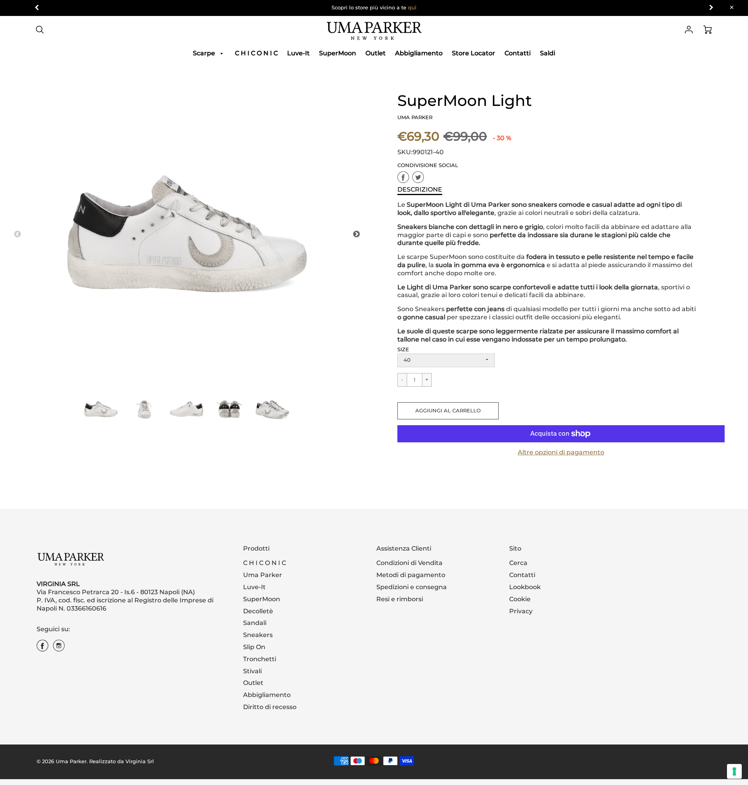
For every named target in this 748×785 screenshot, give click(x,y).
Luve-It (298, 53)
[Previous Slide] (17, 234)
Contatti (518, 53)
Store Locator (473, 53)
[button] (448, 410)
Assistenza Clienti (403, 548)
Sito (515, 548)
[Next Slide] (356, 234)
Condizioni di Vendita (409, 563)
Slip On (254, 647)
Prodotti (256, 548)
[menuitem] (209, 54)
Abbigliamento (419, 53)
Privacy (521, 611)
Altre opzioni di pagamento (561, 452)
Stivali (252, 671)
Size (403, 349)
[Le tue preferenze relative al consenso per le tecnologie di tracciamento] (734, 771)
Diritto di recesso (269, 707)
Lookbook (525, 587)
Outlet (375, 53)
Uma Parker (262, 575)
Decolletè (258, 611)
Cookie (520, 599)
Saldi (547, 53)
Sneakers (258, 635)
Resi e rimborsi (399, 599)
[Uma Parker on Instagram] (59, 648)
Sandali (254, 623)
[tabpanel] (100, 408)
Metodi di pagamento (410, 575)
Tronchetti (259, 659)
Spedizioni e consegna (411, 587)
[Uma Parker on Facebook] (42, 648)
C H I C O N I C (256, 53)
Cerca (518, 563)
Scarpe (205, 53)
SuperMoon (337, 53)
